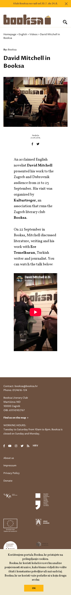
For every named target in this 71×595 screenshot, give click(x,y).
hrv (35, 445)
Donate (7, 480)
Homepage (9, 34)
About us (8, 458)
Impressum (9, 465)
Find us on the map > (15, 417)
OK (34, 588)
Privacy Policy (11, 473)
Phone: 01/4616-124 (15, 390)
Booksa (12, 49)
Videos (33, 34)
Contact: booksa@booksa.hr (20, 386)
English (23, 34)
